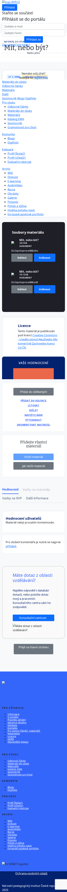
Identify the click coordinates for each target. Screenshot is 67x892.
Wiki (10, 173)
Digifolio (30, 98)
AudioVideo (15, 185)
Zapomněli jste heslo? (16, 45)
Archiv (6, 169)
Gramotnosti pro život (22, 127)
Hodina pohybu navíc (21, 210)
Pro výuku (8, 102)
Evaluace (7, 149)
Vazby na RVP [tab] (12, 498)
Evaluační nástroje (19, 162)
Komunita (8, 134)
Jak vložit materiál (33, 466)
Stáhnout (44, 257)
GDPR (11, 739)
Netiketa (12, 725)
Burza (11, 189)
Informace (13, 714)
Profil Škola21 (16, 153)
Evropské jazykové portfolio (26, 214)
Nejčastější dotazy (18, 741)
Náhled (22, 257)
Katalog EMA (16, 119)
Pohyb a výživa (17, 206)
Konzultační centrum (33, 618)
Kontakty (13, 728)
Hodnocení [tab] (10, 489)
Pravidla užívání (17, 719)
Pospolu (13, 202)
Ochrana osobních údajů (31, 873)
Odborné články (12, 86)
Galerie (12, 198)
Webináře (8, 90)
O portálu (13, 717)
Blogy (21, 98)
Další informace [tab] (37, 498)
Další (5, 94)
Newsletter (14, 733)
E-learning (14, 181)
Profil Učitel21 (17, 158)
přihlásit (11, 546)
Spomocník (9, 98)
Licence (12, 736)
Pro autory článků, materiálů (24, 730)
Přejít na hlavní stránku (34, 647)
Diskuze (13, 177)
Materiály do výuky (14, 82)
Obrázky (13, 193)
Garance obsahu (17, 722)
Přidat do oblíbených (33, 392)
